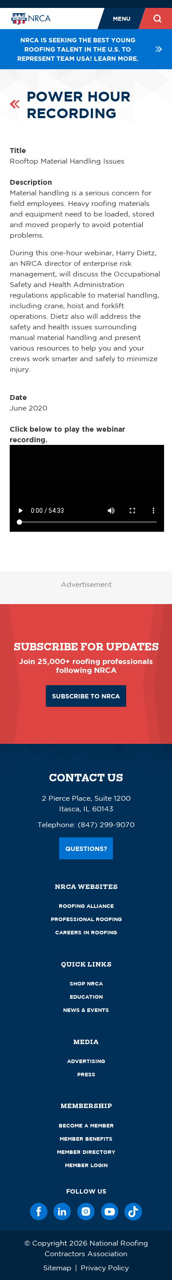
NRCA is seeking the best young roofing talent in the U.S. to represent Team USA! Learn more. (77, 49)
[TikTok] (133, 1211)
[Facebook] (39, 1211)
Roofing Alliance (86, 906)
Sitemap (57, 1268)
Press (86, 1074)
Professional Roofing (86, 919)
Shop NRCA (86, 983)
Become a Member (86, 1125)
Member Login (86, 1165)
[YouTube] (110, 1211)
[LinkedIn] (62, 1211)
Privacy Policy (105, 1268)
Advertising (86, 1061)
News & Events (86, 1010)
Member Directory (86, 1152)
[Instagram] (86, 1211)
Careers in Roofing (86, 932)
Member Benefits (86, 1138)
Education (86, 996)
